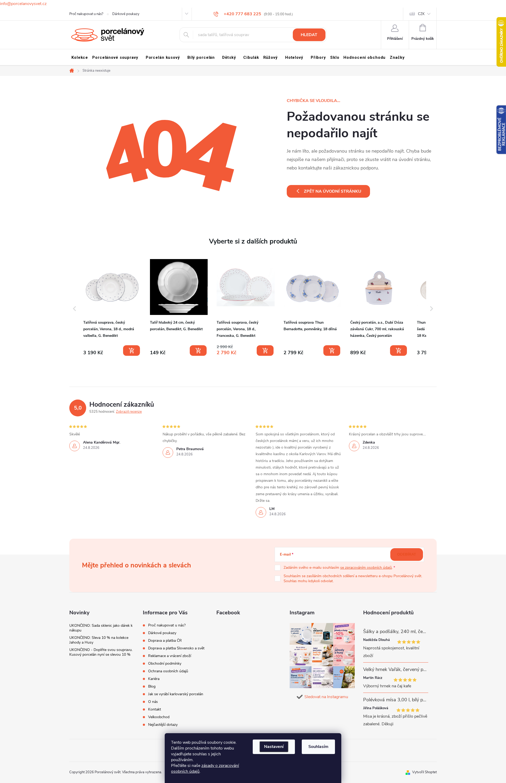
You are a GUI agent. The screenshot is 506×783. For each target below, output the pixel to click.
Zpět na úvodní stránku (332, 191)
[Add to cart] (131, 350)
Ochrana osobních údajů (168, 671)
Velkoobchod (158, 716)
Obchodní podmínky (164, 663)
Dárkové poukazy (125, 14)
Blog (151, 686)
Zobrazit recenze (129, 411)
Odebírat (406, 554)
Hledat (309, 35)
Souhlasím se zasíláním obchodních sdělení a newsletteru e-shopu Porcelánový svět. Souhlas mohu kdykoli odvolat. (353, 578)
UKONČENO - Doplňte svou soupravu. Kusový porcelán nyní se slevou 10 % (101, 652)
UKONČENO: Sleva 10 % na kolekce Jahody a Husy (98, 640)
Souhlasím (318, 747)
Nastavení (274, 747)
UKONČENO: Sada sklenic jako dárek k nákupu (101, 628)
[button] (74, 308)
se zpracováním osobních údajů (366, 567)
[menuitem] (79, 57)
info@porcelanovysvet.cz (23, 4)
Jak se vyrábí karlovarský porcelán (175, 694)
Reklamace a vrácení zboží (169, 655)
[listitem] (112, 307)
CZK (421, 14)
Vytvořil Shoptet (424, 772)
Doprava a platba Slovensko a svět (176, 648)
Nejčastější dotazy (163, 724)
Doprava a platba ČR (165, 640)
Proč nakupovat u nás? (86, 14)
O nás (153, 701)
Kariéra (153, 678)
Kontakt (154, 709)
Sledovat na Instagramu (326, 697)
